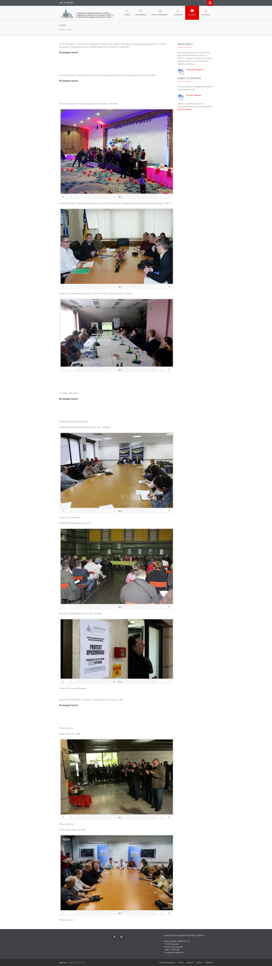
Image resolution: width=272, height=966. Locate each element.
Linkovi (199, 962)
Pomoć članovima (167, 962)
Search (210, 3)
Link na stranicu (185, 109)
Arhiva (181, 962)
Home (61, 30)
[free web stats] (63, 962)
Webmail (209, 962)
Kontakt (189, 962)
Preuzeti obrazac (193, 95)
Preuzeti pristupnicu (195, 69)
